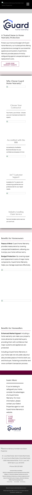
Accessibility (16, 481)
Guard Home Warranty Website (10, 64)
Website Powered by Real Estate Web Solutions (16, 488)
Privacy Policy (9, 481)
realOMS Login (19, 492)
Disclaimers (12, 492)
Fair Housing (22, 481)
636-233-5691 (18, 466)
